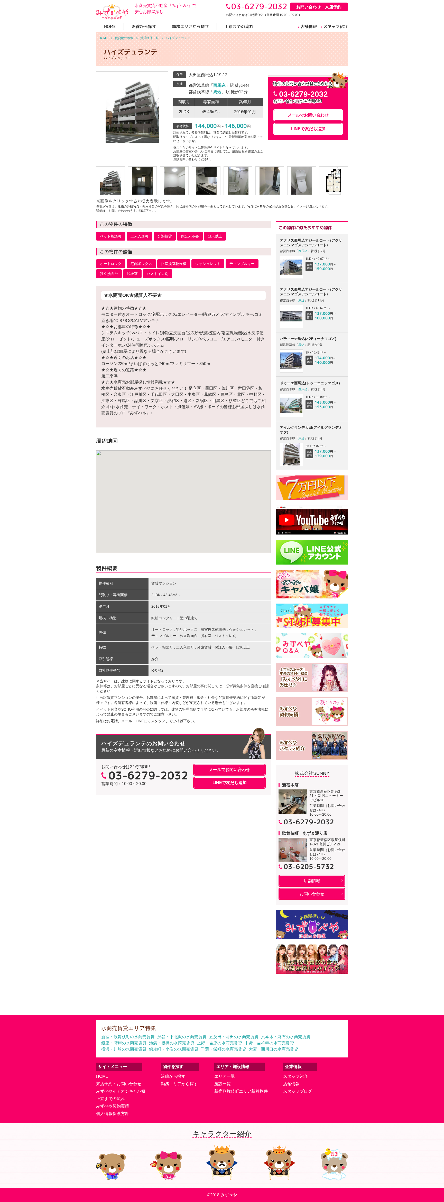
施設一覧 (222, 1084)
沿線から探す (173, 1076)
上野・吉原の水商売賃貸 (219, 1043)
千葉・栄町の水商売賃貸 (223, 1049)
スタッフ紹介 (295, 1076)
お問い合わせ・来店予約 (318, 7)
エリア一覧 (224, 1076)
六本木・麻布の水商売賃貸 (285, 1037)
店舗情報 (291, 1084)
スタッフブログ (297, 1091)
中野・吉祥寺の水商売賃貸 (269, 1043)
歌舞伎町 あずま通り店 (304, 833)
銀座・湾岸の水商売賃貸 (123, 1043)
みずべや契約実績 (112, 1106)
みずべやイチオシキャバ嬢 (120, 1091)
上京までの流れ (110, 1098)
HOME (102, 1076)
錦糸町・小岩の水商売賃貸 (173, 1049)
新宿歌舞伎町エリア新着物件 (241, 1091)
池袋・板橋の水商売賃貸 (171, 1043)
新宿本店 (290, 785)
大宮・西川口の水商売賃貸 (273, 1049)
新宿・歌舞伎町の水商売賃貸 (128, 1037)
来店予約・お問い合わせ (118, 1084)
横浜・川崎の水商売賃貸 (123, 1049)
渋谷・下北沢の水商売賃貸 (182, 1037)
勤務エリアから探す (179, 1084)
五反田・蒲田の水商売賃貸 (233, 1037)
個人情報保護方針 (112, 1113)
